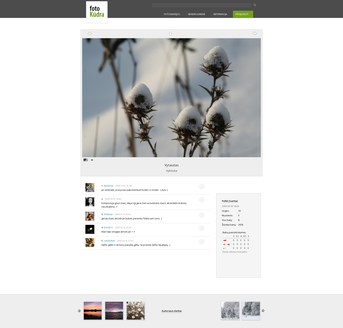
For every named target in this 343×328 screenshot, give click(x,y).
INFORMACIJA (220, 14)
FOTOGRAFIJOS (172, 14)
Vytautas (172, 165)
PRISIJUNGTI (242, 14)
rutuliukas (109, 240)
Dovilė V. (108, 227)
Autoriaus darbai (172, 310)
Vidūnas (108, 214)
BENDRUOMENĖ (196, 14)
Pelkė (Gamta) (230, 201)
